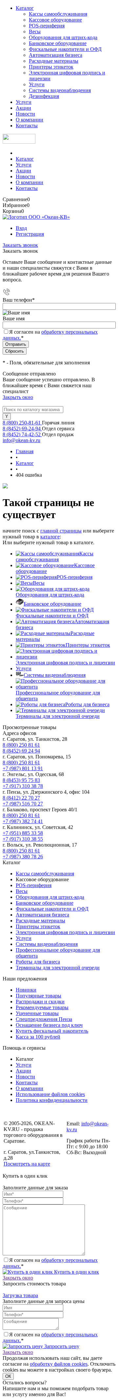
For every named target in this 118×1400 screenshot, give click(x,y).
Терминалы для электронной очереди (58, 716)
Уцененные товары (37, 1013)
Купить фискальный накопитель (52, 1031)
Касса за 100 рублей (38, 1037)
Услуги (37, 84)
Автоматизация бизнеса (55, 55)
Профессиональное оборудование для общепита (58, 695)
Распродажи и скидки (40, 1001)
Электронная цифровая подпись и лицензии (65, 662)
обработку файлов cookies (59, 1364)
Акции (23, 108)
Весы (35, 31)
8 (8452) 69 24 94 (21, 751)
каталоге (50, 536)
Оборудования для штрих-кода (63, 37)
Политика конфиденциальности (52, 1100)
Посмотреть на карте (27, 1164)
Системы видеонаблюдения (60, 90)
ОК (8, 1376)
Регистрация (30, 234)
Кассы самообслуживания (58, 14)
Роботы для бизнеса (87, 704)
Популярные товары (38, 995)
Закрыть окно (18, 397)
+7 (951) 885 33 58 (23, 833)
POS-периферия (47, 25)
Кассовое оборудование (55, 20)
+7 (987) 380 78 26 (23, 856)
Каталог (25, 8)
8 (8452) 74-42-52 (22, 434)
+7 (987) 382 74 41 (23, 821)
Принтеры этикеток (51, 67)
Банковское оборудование (58, 43)
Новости (25, 114)
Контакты (27, 125)
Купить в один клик (76, 1272)
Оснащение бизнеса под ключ (49, 1025)
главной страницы (61, 530)
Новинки (26, 990)
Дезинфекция (44, 96)
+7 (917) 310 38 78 (23, 786)
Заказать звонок (20, 245)
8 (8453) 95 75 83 (21, 780)
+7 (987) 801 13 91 (23, 768)
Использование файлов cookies (50, 1094)
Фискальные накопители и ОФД (65, 49)
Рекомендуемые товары (42, 1007)
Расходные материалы (53, 61)
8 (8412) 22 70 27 (21, 798)
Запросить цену (61, 1346)
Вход (21, 228)
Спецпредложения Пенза (44, 1019)
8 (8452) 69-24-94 (22, 428)
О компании (29, 119)
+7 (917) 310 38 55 (23, 839)
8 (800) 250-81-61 (22, 422)
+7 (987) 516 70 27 (23, 803)
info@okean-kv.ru (21, 440)
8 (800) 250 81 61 (21, 745)
